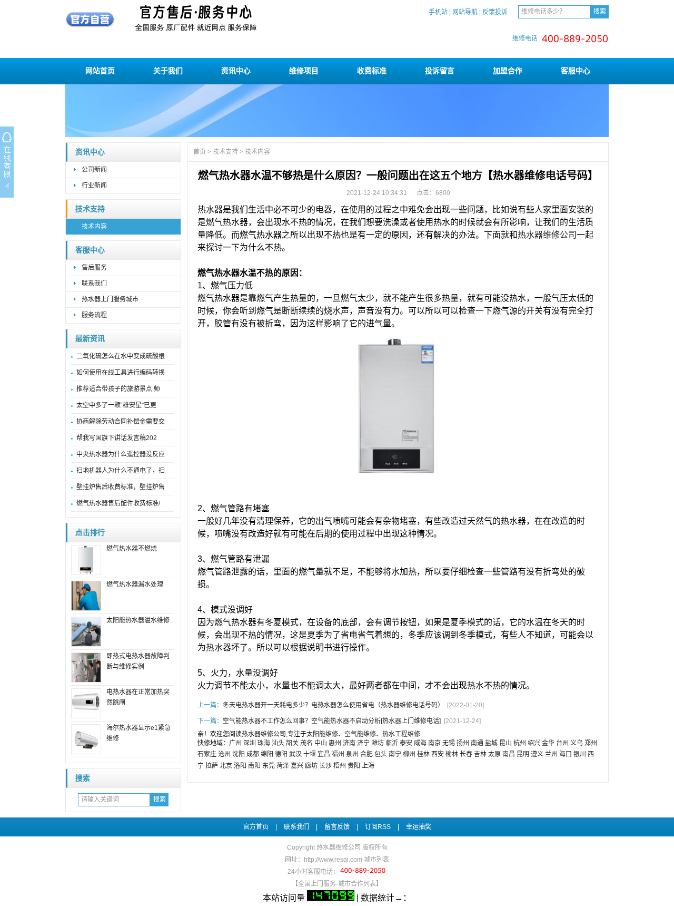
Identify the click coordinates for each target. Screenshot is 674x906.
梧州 (339, 765)
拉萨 (211, 765)
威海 (420, 743)
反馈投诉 (495, 12)
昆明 (523, 754)
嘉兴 (297, 765)
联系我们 (94, 283)
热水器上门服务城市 (110, 299)
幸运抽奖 (418, 827)
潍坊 (377, 743)
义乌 (576, 743)
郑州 (590, 743)
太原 (494, 754)
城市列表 (376, 859)
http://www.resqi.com (333, 859)
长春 (466, 754)
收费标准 (371, 70)
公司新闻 (94, 169)
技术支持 (90, 209)
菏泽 (282, 765)
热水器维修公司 (547, 234)
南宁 (395, 754)
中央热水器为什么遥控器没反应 (120, 454)
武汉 (295, 754)
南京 (434, 743)
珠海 (263, 743)
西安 (437, 754)
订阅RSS (378, 827)
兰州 (551, 754)
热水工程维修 (401, 734)
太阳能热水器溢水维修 (138, 620)
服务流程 (94, 315)
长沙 (325, 765)
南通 (477, 743)
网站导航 (465, 12)
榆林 (451, 754)
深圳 (249, 743)
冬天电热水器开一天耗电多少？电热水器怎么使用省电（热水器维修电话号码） (333, 705)
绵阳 (267, 754)
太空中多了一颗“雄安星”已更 (116, 405)
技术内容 (94, 226)
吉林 (480, 754)
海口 (565, 754)
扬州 (463, 743)
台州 (562, 743)
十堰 (309, 754)
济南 (349, 743)
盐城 (491, 743)
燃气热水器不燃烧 (131, 548)
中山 (320, 743)
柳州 (409, 754)
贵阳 (354, 765)
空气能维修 (360, 734)
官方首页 (256, 827)
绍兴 (534, 743)
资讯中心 (236, 70)
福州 (338, 754)
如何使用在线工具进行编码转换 (120, 372)
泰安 (406, 743)
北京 (226, 765)
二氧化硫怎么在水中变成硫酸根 (120, 356)
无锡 (448, 743)
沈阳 (238, 754)
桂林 (423, 754)
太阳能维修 (322, 734)
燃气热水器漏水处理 (134, 584)
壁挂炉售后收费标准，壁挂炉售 (120, 487)
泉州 (352, 754)
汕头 (278, 743)
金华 (548, 743)
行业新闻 (94, 185)
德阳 (281, 754)
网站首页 (100, 70)
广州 (235, 743)
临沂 (391, 743)
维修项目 (304, 70)
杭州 (519, 743)
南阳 (254, 765)
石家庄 (206, 754)
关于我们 (168, 70)
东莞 (268, 765)
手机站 (438, 12)
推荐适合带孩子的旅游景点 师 (118, 389)
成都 (252, 754)
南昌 (508, 754)
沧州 (224, 754)
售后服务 (94, 267)
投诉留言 (439, 70)
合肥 (366, 754)
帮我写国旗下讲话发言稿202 (116, 438)
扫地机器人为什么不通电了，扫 (120, 470)
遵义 (537, 754)
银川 (579, 754)
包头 (380, 754)
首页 (199, 151)
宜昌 (324, 754)
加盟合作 (507, 70)
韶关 (292, 743)
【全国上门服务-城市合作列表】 (337, 884)
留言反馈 (337, 827)
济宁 (363, 743)
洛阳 (240, 765)
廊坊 (311, 765)
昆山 (505, 743)
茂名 (306, 743)
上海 (368, 765)
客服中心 (575, 70)
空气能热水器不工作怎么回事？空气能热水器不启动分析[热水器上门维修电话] (332, 721)
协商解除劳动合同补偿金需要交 (120, 421)
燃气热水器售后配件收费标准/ (118, 503)
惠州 (335, 743)
